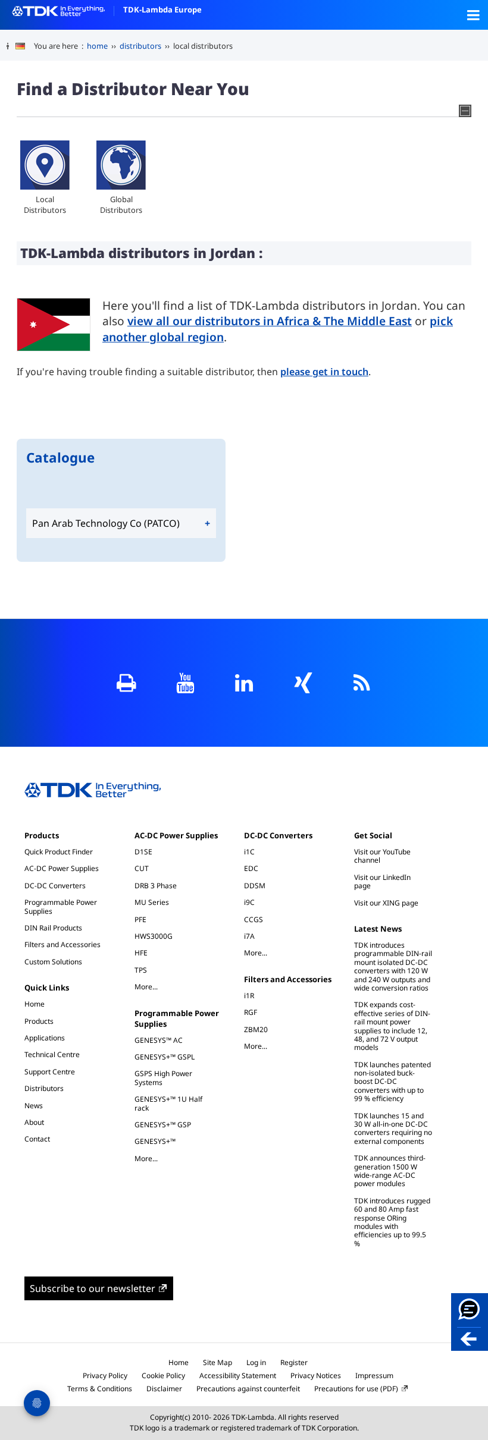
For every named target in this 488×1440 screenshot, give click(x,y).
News (33, 1106)
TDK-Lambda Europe (162, 9)
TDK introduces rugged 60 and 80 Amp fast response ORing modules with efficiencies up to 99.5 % (392, 1222)
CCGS (253, 919)
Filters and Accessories (62, 944)
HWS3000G (153, 936)
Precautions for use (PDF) (356, 1389)
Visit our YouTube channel (382, 856)
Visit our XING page (386, 903)
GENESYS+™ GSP (162, 1125)
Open (473, 15)
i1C (249, 852)
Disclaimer (164, 1389)
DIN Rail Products (53, 928)
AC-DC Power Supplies (61, 868)
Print (126, 682)
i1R (249, 996)
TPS (140, 970)
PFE (140, 919)
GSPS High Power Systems (163, 1077)
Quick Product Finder (58, 852)
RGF (250, 1012)
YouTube (185, 682)
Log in (256, 1362)
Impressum (374, 1375)
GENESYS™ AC (158, 1040)
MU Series (151, 902)
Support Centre (49, 1072)
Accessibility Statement (237, 1375)
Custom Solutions (53, 962)
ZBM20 (256, 1029)
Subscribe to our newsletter (92, 1288)
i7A (249, 936)
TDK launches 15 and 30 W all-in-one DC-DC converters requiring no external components (393, 1128)
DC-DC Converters (55, 886)
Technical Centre (52, 1054)
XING (303, 682)
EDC (251, 868)
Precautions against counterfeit (248, 1389)
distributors (140, 45)
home (97, 45)
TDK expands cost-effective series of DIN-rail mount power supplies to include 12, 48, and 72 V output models (392, 1025)
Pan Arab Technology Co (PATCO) (106, 523)
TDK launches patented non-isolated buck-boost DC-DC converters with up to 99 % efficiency (392, 1081)
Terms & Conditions (99, 1389)
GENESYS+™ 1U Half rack (168, 1103)
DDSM (254, 886)
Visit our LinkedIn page (382, 881)
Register (294, 1362)
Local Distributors (45, 204)
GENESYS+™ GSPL (164, 1057)
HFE (141, 953)
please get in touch (324, 371)
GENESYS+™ (155, 1141)
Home (34, 1004)
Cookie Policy (163, 1375)
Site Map (217, 1362)
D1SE (143, 852)
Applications (44, 1038)
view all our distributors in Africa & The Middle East (269, 321)
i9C (249, 902)
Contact (37, 1139)
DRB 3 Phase (155, 886)
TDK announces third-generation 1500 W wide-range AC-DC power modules (390, 1171)
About (34, 1122)
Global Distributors (121, 204)
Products (41, 835)
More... (152, 986)
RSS (362, 682)
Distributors (44, 1088)
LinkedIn (244, 682)
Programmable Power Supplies (60, 906)
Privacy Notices (315, 1375)
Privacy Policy (105, 1375)
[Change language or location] (24, 46)
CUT (141, 868)
